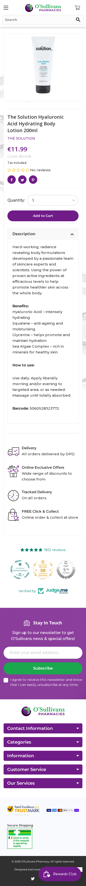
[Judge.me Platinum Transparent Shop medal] (20, 569)
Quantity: (16, 200)
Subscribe (43, 668)
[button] (18, 170)
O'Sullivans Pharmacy (35, 861)
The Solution (21, 138)
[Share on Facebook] (11, 179)
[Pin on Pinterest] (33, 179)
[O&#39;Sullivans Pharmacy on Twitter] (33, 878)
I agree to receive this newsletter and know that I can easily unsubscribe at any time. (46, 682)
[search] (43, 20)
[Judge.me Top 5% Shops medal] (65, 569)
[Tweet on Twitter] (22, 179)
